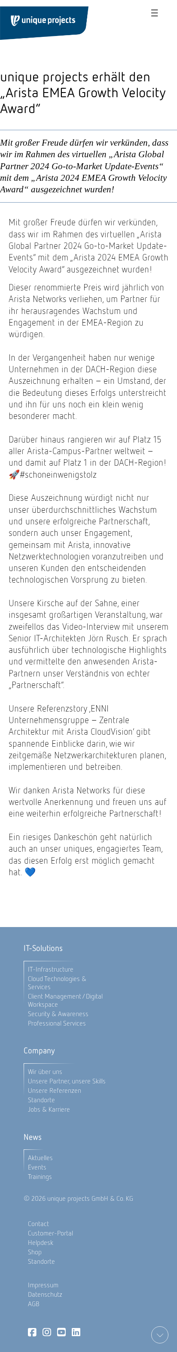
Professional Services (57, 1023)
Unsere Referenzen (54, 1090)
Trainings (40, 1177)
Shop (35, 1252)
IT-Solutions (43, 948)
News (33, 1137)
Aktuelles (40, 1158)
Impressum (43, 1285)
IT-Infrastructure (50, 969)
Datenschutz (45, 1294)
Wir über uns (45, 1072)
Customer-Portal (50, 1233)
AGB (34, 1304)
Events (37, 1167)
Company (39, 1050)
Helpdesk (40, 1242)
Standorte (41, 1100)
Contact (38, 1224)
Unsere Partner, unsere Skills (67, 1081)
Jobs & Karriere (49, 1109)
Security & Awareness (58, 1014)
